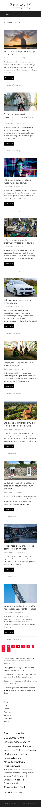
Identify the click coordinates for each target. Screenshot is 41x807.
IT (17, 750)
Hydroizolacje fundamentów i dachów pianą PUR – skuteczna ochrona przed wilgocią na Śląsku (19, 690)
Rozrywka (7, 715)
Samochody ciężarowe (26, 769)
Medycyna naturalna (15, 754)
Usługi (27, 776)
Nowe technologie (14, 761)
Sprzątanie (7, 776)
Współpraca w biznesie (14, 780)
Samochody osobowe (12, 773)
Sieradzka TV (20, 4)
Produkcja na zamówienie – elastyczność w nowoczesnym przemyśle (18, 117)
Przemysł (9, 85)
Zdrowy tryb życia (15, 787)
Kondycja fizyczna (27, 750)
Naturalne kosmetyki (13, 758)
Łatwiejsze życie (13, 792)
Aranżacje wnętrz (14, 733)
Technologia (17, 85)
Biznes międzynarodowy (17, 742)
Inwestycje (9, 750)
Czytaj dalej (9, 78)
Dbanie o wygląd (13, 746)
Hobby (6, 709)
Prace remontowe (12, 769)
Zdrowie (7, 722)
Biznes (6, 702)
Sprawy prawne (27, 773)
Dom (8, 454)
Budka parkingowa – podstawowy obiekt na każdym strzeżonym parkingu (20, 486)
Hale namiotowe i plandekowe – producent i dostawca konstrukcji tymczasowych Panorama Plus (19, 660)
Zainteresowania (11, 783)
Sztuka (20, 776)
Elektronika (29, 746)
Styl (14, 776)
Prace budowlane (12, 766)
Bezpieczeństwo (14, 737)
